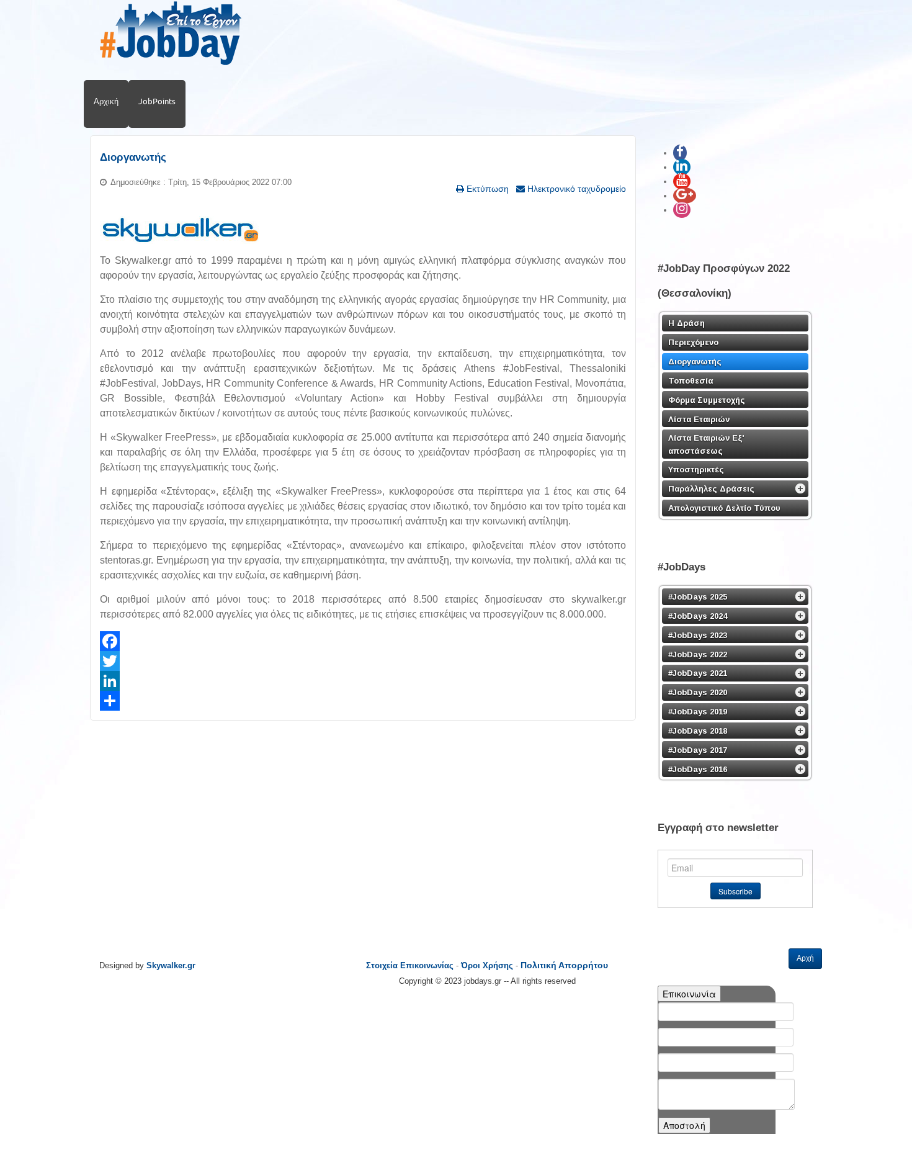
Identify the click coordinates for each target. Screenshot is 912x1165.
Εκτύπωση (486, 189)
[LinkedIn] (363, 681)
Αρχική (106, 101)
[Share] (363, 701)
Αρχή (805, 958)
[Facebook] (363, 641)
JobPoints (157, 101)
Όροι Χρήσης (487, 965)
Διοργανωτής (133, 157)
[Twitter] (363, 661)
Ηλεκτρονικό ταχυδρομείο (575, 189)
